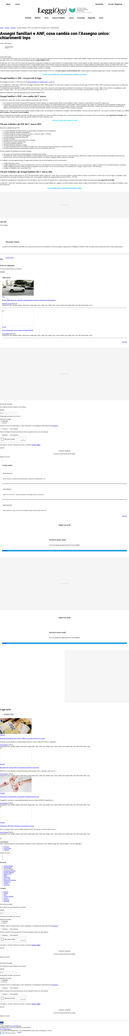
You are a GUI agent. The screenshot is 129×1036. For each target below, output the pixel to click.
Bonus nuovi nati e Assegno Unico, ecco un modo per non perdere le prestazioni (19, 767)
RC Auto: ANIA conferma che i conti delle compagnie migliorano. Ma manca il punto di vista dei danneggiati (29, 300)
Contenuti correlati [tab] (8, 714)
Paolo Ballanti (6, 333)
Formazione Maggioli (9, 870)
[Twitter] (64, 530)
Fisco (47, 18)
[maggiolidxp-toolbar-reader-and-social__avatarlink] (3, 47)
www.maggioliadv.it (5, 1029)
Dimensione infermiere (10, 880)
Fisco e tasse (7, 878)
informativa (55, 425)
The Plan (6, 883)
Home (1, 28)
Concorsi (4, 422)
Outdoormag (7, 881)
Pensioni (28, 18)
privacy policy (36, 445)
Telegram (4, 550)
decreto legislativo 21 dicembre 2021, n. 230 (40, 82)
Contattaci (6, 850)
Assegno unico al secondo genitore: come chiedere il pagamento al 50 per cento (19, 796)
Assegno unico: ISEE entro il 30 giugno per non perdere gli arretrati (17, 826)
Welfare (37, 18)
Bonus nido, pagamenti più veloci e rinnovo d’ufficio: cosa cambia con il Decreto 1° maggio (22, 738)
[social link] (3, 242)
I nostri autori (7, 848)
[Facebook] (59, 530)
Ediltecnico (7, 877)
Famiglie (13, 28)
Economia (81, 18)
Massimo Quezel (7, 303)
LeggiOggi (5, 421)
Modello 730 (46, 22)
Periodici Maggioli (9, 872)
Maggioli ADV (8, 874)
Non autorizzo (14, 429)
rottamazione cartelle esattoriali (87, 22)
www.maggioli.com (15, 1026)
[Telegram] (70, 530)
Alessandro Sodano (9, 46)
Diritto (5, 875)
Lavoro (71, 18)
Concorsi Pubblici (58, 18)
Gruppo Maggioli (8, 866)
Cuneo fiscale (68, 22)
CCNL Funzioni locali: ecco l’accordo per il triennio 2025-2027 (17, 330)
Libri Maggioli (8, 867)
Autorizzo (5, 429)
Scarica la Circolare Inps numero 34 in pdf (64, 120)
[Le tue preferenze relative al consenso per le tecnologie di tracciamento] (9, 1033)
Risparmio (91, 18)
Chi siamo (6, 846)
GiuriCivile (7, 885)
